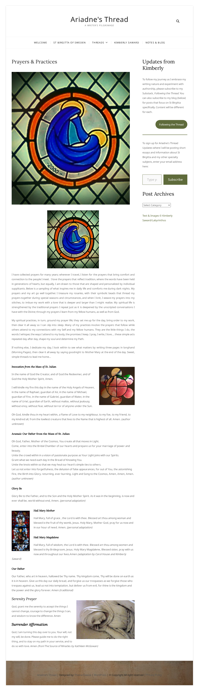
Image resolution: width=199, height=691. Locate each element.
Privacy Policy (154, 675)
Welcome (40, 42)
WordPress (100, 675)
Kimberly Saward (126, 42)
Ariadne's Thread (99, 19)
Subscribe (175, 179)
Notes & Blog (155, 42)
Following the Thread (171, 124)
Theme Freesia (83, 675)
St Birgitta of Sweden (69, 42)
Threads (98, 42)
